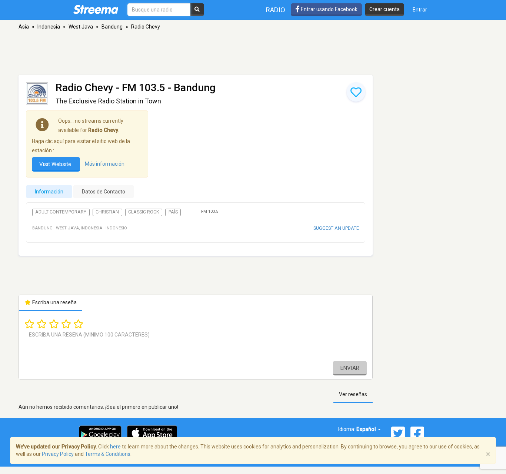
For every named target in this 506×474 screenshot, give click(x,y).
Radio (275, 10)
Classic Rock (143, 212)
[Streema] (95, 9)
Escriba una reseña (54, 302)
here (115, 447)
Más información (104, 164)
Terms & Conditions (107, 454)
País (173, 212)
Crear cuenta (384, 9)
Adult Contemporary (60, 212)
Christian (107, 212)
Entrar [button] (420, 10)
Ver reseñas (353, 394)
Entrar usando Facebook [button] (328, 9)
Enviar (349, 368)
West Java (81, 27)
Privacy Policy (58, 454)
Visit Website (56, 164)
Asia (24, 27)
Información (49, 192)
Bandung (112, 27)
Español (366, 429)
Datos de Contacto (103, 192)
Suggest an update (336, 228)
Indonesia (48, 27)
